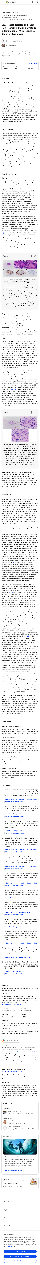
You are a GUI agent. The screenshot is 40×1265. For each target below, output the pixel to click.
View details (33, 63)
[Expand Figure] (35, 256)
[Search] (33, 2)
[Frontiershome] (11, 2)
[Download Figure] (31, 256)
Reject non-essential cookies (20, 1256)
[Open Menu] (3, 2)
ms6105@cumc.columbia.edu (11, 1071)
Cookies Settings (20, 1261)
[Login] (37, 2)
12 (28, 636)
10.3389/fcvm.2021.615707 (11, 1004)
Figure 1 (5, 233)
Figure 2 (13, 389)
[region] (20, 1248)
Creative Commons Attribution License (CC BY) (18, 1052)
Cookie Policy (10, 1246)
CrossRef (22, 799)
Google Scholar (32, 799)
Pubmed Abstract (10, 799)
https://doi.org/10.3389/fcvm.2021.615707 (22, 19)
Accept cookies (20, 1251)
